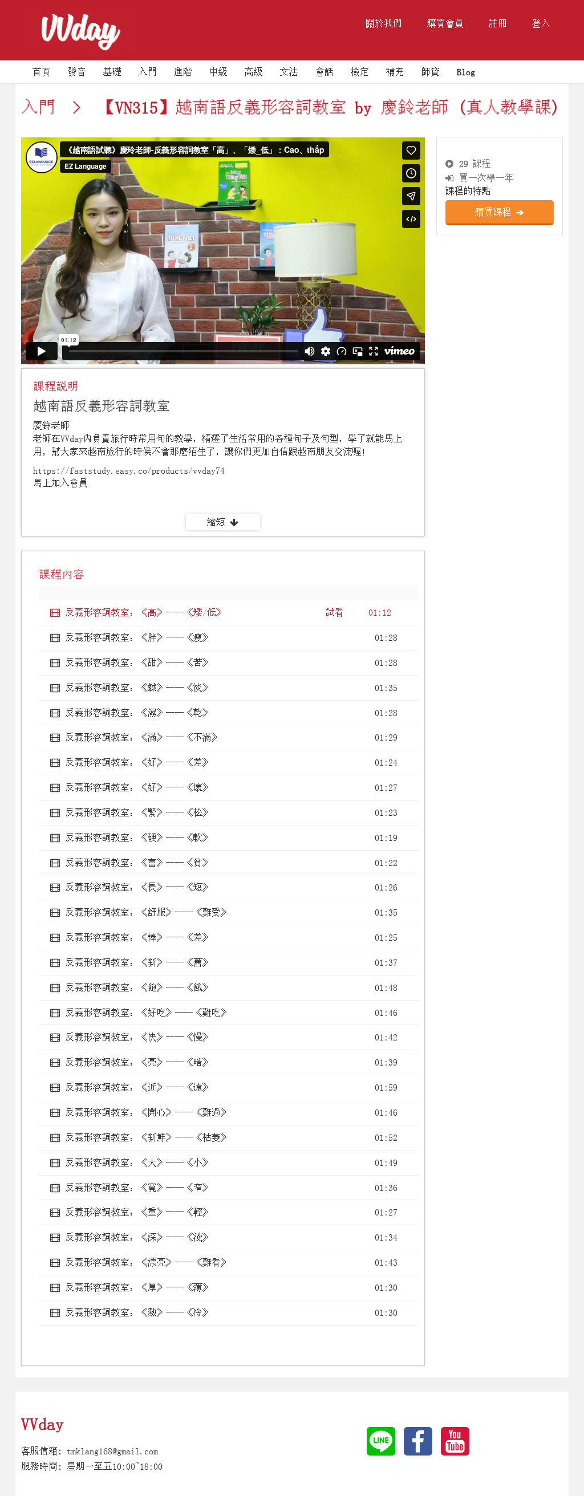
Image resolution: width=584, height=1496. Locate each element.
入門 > (55, 107)
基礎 (112, 71)
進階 (183, 71)
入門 (148, 71)
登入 (541, 23)
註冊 (498, 23)
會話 (324, 71)
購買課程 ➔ (499, 212)
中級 (218, 71)
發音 (77, 71)
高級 (254, 71)
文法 (289, 71)
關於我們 (384, 23)
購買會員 (445, 23)
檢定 (360, 71)
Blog (466, 71)
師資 (430, 71)
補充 (395, 71)
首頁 (42, 71)
